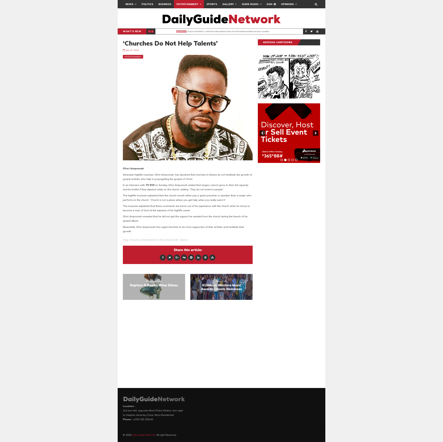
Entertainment (187, 4)
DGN (269, 4)
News (129, 4)
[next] (315, 133)
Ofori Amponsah (168, 239)
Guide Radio (250, 4)
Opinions (287, 4)
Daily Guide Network (143, 434)
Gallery (228, 4)
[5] (296, 160)
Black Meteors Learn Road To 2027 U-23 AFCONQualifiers (211, 31)
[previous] (262, 133)
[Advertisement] (284, 220)
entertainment (150, 239)
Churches (135, 239)
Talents (183, 239)
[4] (292, 160)
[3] (289, 160)
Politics (147, 4)
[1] (282, 160)
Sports (211, 4)
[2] (285, 160)
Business (165, 4)
